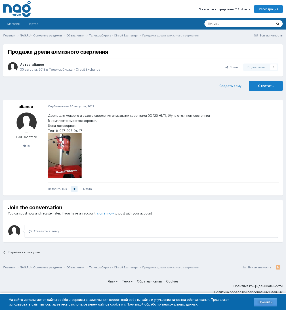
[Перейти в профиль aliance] (13, 67)
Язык (112, 281)
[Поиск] (278, 23)
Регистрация (268, 9)
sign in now (105, 213)
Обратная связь (149, 281)
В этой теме (259, 23)
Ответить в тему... (46, 231)
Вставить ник (57, 189)
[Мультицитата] (74, 189)
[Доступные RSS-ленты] (278, 267)
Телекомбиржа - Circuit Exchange (75, 69)
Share (233, 67)
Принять (265, 302)
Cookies (172, 281)
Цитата (87, 189)
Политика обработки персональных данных (248, 292)
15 (28, 145)
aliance (38, 64)
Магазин (13, 23)
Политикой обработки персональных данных (162, 304)
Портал (33, 23)
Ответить (265, 86)
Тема (126, 281)
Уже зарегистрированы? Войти (223, 9)
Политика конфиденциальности (258, 286)
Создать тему (230, 86)
